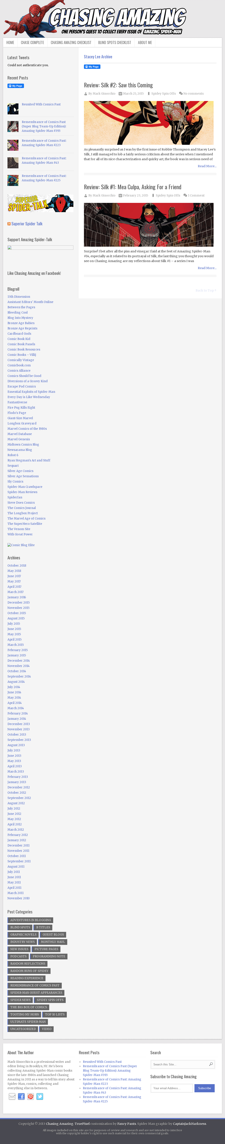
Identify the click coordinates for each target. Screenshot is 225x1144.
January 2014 (16, 719)
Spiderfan (14, 497)
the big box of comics (28, 1007)
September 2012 (19, 798)
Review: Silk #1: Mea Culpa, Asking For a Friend (132, 186)
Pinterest (30, 1096)
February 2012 (17, 835)
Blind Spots (20, 927)
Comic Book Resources (23, 349)
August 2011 (15, 867)
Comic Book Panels (21, 344)
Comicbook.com (19, 365)
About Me (145, 42)
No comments (193, 93)
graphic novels (23, 935)
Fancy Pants (126, 1124)
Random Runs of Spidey (29, 971)
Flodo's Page (16, 413)
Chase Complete (32, 42)
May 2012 (14, 819)
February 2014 (17, 713)
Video (46, 1029)
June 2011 (14, 877)
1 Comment (196, 195)
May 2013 (14, 761)
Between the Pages (21, 307)
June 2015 (14, 629)
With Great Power (20, 534)
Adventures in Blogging (30, 920)
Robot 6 (12, 455)
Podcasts (18, 956)
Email (12, 1096)
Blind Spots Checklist (114, 42)
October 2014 (16, 671)
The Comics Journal (21, 508)
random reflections (27, 964)
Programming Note (49, 956)
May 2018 (14, 571)
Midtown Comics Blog (23, 444)
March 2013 (15, 771)
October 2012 (16, 793)
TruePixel (82, 1124)
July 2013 (13, 750)
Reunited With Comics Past (41, 104)
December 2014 (18, 661)
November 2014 (18, 666)
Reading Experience (26, 978)
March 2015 (15, 645)
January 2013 (16, 782)
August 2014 (16, 682)
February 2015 (17, 650)
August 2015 (16, 618)
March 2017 (15, 592)
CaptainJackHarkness (189, 1124)
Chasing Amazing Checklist (71, 42)
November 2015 (18, 608)
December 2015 (18, 602)
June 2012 (14, 814)
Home (10, 42)
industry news (22, 942)
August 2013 (16, 745)
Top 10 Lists (55, 1014)
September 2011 (19, 861)
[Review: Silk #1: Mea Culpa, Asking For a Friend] (150, 225)
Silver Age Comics (20, 471)
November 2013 (18, 729)
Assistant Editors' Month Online (30, 302)
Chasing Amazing (59, 1124)
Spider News (20, 1000)
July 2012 (13, 808)
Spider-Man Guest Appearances (36, 993)
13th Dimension (18, 297)
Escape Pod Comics (21, 386)
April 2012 (14, 824)
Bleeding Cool (17, 312)
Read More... (207, 166)
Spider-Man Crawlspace (24, 487)
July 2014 (13, 687)
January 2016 (16, 597)
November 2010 (18, 898)
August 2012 (16, 803)
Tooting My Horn (24, 1014)
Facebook (21, 1096)
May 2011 (14, 882)
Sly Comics (15, 481)
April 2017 (14, 587)
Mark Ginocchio (104, 93)
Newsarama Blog (19, 450)
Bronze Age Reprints (22, 328)
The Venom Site (18, 529)
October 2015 (16, 613)
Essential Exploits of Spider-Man (31, 392)
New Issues (19, 949)
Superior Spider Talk (26, 223)
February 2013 (17, 777)
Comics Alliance (19, 371)
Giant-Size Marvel (20, 418)
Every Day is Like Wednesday (28, 397)
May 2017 (14, 581)
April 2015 (14, 639)
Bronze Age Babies (20, 323)
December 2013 (18, 724)
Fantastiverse (17, 402)
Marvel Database (19, 434)
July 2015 (13, 624)
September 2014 (19, 676)
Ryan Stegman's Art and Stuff (28, 460)
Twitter (39, 1096)
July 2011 (13, 872)
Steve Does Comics (21, 503)
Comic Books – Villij (21, 355)
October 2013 (16, 734)
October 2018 (16, 565)
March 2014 (15, 708)
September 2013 (19, 740)
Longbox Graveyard (21, 423)
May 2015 (14, 634)
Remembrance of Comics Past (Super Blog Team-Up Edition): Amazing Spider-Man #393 (44, 126)
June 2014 (14, 692)
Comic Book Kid (18, 339)
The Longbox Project (22, 513)
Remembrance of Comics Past (35, 985)
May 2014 (14, 698)
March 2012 (15, 830)
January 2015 (16, 655)
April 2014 (14, 703)
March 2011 (15, 893)
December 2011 (18, 845)
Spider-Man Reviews (22, 492)
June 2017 (14, 576)
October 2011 (16, 856)
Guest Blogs (53, 935)
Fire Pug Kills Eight (21, 407)
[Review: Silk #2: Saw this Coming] (150, 123)
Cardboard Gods (19, 334)
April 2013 (14, 766)
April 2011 (14, 888)
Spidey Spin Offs (163, 93)
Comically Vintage (20, 360)
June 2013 (14, 756)
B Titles (43, 927)
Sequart (13, 466)
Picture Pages (46, 949)
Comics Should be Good (24, 376)
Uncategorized (23, 1029)
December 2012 (18, 787)
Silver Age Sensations (23, 476)
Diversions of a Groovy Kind (27, 381)
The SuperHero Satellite (24, 524)
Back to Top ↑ (206, 290)
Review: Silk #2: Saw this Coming (118, 85)
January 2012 (16, 840)
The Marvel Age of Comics (26, 518)
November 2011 (18, 851)
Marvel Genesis (18, 439)
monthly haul (53, 942)
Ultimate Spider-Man (28, 1022)
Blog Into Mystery (20, 318)
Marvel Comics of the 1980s (27, 429)
